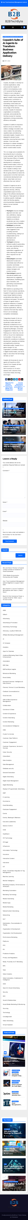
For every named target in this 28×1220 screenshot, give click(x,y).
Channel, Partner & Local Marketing (14, 687)
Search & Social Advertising (11, 988)
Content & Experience (9, 713)
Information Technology (10, 850)
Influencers (6, 846)
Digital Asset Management (10, 781)
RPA (4, 966)
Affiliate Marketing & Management (13, 635)
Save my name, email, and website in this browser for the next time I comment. (13, 534)
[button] (21, 27)
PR (4, 949)
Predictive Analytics (9, 953)
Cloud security (7, 695)
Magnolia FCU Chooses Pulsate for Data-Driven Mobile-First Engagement (9, 386)
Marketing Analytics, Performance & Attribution (14, 885)
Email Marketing (7, 805)
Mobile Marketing (8, 907)
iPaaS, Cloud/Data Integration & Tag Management (14, 871)
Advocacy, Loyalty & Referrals (12, 631)
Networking (6, 915)
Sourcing (5, 1008)
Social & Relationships (9, 1000)
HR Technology (7, 838)
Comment (6, 470)
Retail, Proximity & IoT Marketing (13, 961)
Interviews (6, 862)
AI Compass (6, 643)
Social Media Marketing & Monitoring (14, 1004)
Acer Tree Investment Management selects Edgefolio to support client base (13, 582)
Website (5, 520)
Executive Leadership (9, 821)
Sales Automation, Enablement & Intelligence (13, 979)
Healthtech (6, 834)
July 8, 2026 (9, 1135)
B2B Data (5, 665)
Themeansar (15, 1217)
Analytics (5, 647)
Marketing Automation (9, 890)
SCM (4, 984)
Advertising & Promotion (10, 622)
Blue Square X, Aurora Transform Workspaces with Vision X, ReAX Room (13, 590)
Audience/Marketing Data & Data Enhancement (13, 656)
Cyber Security (7, 752)
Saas (4, 970)
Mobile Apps (6, 903)
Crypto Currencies (8, 734)
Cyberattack (6, 756)
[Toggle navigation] (13, 27)
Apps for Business (8, 651)
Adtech (5, 614)
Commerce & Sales (8, 709)
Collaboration (7, 705)
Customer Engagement (10, 742)
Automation (6, 661)
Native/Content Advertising (11, 911)
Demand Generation (9, 772)
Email (5, 511)
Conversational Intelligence (11, 726)
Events (5, 813)
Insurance (6, 854)
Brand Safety (7, 677)
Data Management (8, 764)
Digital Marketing (8, 785)
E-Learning (6, 797)
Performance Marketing (10, 937)
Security (5, 992)
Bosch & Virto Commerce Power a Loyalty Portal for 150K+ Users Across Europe (13, 597)
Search (5, 550)
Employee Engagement (10, 809)
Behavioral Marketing (9, 673)
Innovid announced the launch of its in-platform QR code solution (18, 386)
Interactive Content (8, 858)
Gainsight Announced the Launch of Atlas (14, 412)
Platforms (6, 941)
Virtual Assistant (8, 1025)
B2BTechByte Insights (9, 669)
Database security (8, 768)
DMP (4, 793)
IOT (4, 866)
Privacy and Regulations (10, 957)
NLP (4, 919)
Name (5, 502)
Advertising (6, 618)
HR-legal (5, 842)
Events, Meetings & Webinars (11, 817)
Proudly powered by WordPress (10, 1215)
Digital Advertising (8, 776)
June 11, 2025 (9, 1153)
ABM (4, 610)
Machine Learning (8, 876)
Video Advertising (8, 1020)
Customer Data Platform (10, 738)
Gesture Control (8, 826)
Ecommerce (6, 801)
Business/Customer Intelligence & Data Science (13, 682)
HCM (4, 830)
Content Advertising (9, 717)
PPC (4, 945)
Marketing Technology (9, 894)
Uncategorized (7, 1016)
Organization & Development (11, 929)
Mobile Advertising (8, 898)
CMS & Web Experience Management (10, 700)
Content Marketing (8, 722)
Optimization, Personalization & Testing (12, 36)
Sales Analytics (7, 974)
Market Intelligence (8, 880)
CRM (4, 730)
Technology (6, 1012)
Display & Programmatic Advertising (13, 789)
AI (3, 639)
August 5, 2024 (9, 1063)
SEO (4, 996)
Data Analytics (7, 760)
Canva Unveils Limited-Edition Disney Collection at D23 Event (13, 1062)
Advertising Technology (10, 626)
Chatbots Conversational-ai (11, 691)
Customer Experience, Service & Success (12, 747)
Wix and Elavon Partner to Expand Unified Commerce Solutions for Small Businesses (13, 569)
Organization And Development (12, 933)
